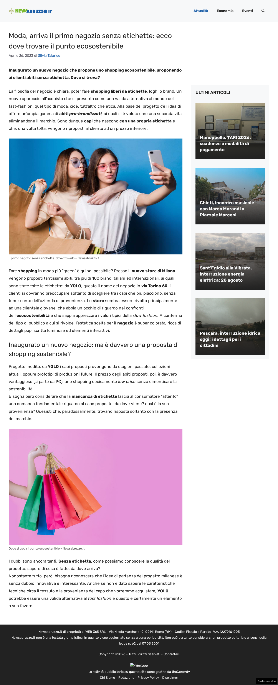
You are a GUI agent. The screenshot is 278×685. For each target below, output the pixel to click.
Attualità (201, 11)
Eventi (247, 11)
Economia (225, 11)
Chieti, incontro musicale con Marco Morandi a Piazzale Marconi (227, 208)
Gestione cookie (267, 681)
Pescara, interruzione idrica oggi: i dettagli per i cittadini (230, 339)
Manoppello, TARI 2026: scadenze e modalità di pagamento (225, 143)
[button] (263, 10)
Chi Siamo (107, 678)
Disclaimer (170, 678)
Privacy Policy (148, 678)
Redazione (126, 678)
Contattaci (172, 654)
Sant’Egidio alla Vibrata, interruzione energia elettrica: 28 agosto (226, 274)
